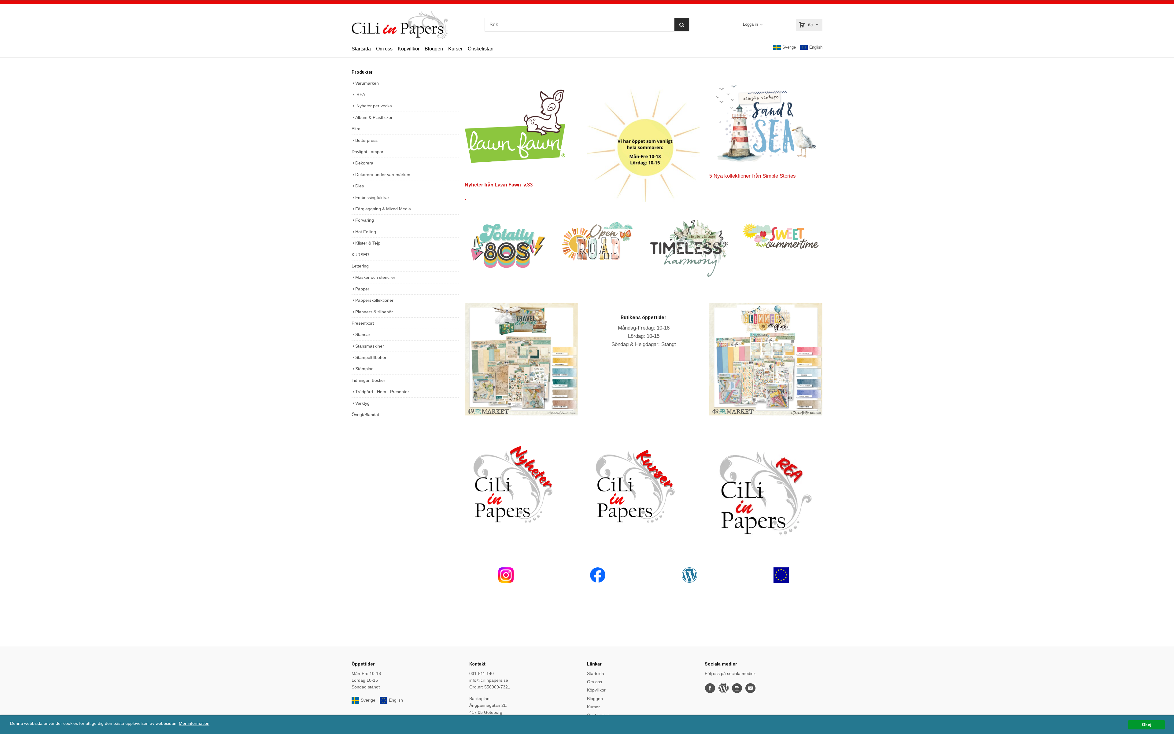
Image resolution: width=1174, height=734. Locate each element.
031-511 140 (481, 673)
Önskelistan (480, 48)
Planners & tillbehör (374, 311)
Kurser (455, 48)
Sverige (789, 47)
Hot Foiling (365, 231)
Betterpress (366, 140)
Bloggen (434, 48)
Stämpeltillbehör (370, 357)
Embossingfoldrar (372, 197)
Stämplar (364, 368)
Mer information (194, 723)
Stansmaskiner (369, 346)
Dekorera (364, 162)
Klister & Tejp (367, 243)
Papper (362, 288)
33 (499, 185)
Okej (1146, 724)
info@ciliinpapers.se (488, 680)
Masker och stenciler (375, 277)
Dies (359, 185)
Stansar (362, 334)
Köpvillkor (408, 48)
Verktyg (362, 403)
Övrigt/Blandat (365, 414)
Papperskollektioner (374, 300)
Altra (356, 128)
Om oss (384, 48)
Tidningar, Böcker (368, 380)
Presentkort (363, 323)
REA (360, 94)
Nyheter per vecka (373, 105)
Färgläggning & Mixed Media (383, 208)
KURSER (360, 254)
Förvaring (364, 220)
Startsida (361, 48)
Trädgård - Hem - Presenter (382, 391)
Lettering (360, 266)
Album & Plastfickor (374, 117)
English (815, 47)
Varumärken (367, 83)
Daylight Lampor (367, 151)
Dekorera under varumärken (382, 174)
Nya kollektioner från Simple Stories (752, 176)
